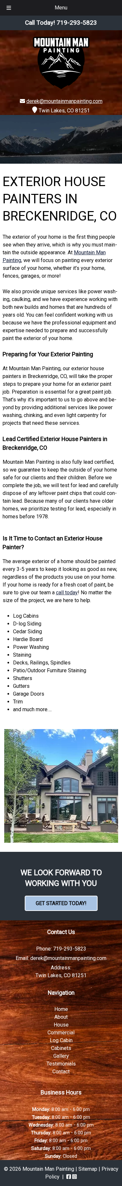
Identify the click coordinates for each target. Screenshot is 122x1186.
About (61, 1017)
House (61, 1025)
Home (61, 1009)
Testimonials (61, 1064)
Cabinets (61, 1048)
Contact (61, 1071)
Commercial (61, 1032)
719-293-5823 (69, 948)
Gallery (61, 1056)
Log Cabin (61, 1040)
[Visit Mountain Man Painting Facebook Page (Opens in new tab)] (68, 1177)
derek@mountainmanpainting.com (64, 101)
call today (67, 592)
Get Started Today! (61, 903)
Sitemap (87, 1169)
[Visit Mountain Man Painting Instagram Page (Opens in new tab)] (74, 1177)
